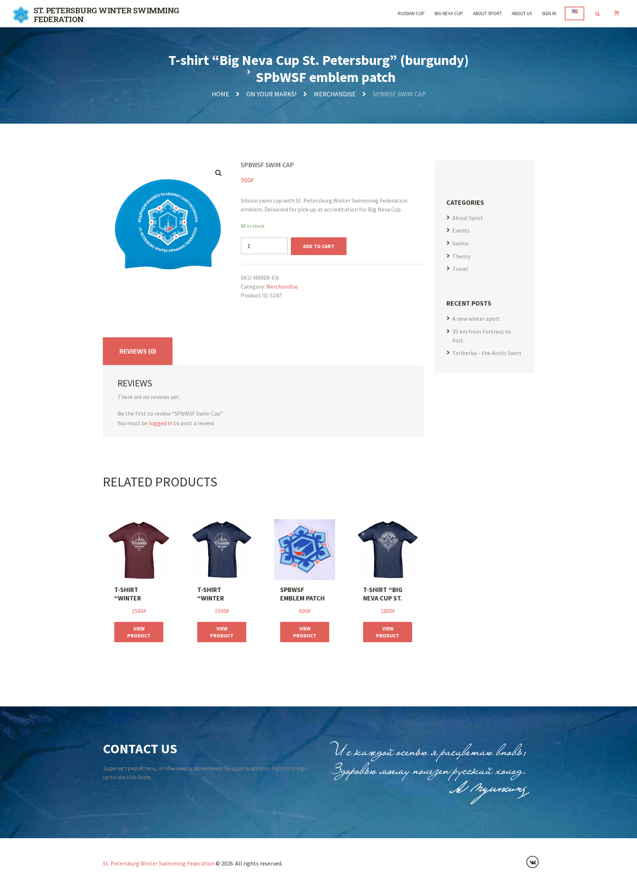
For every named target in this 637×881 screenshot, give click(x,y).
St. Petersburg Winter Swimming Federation (159, 863)
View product (138, 632)
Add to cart (318, 246)
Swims (460, 243)
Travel (460, 268)
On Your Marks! (271, 94)
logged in (161, 423)
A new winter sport (476, 318)
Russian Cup (411, 13)
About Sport (487, 13)
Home (220, 94)
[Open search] (597, 14)
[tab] (138, 351)
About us (522, 13)
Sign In (549, 13)
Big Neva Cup (449, 13)
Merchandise (335, 94)
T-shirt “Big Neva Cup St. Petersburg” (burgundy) (318, 60)
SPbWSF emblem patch (326, 77)
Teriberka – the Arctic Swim (486, 353)
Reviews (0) (137, 351)
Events (461, 230)
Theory (461, 256)
